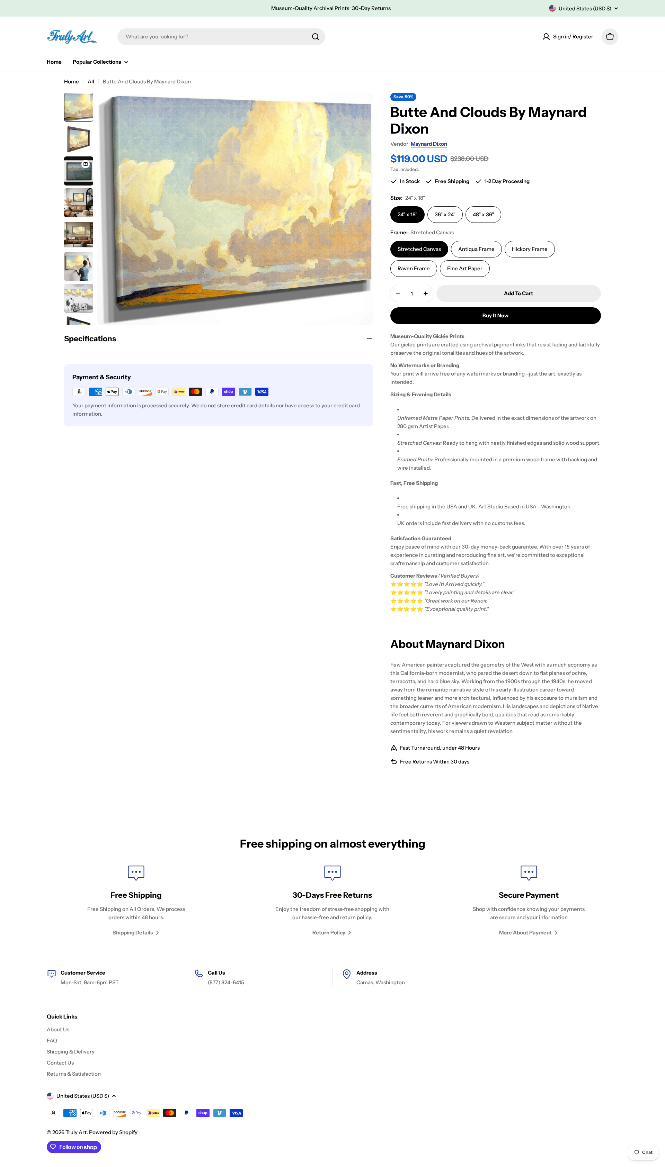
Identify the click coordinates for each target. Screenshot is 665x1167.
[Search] (315, 37)
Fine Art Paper (464, 268)
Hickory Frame (530, 249)
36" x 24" (445, 214)
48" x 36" (483, 214)
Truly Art (76, 1132)
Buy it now (495, 315)
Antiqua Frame (476, 249)
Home (71, 81)
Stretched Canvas (419, 249)
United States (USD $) (585, 8)
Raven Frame (414, 268)
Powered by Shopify (113, 1132)
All (91, 81)
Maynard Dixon (429, 144)
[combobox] (221, 36)
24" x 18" (407, 214)
